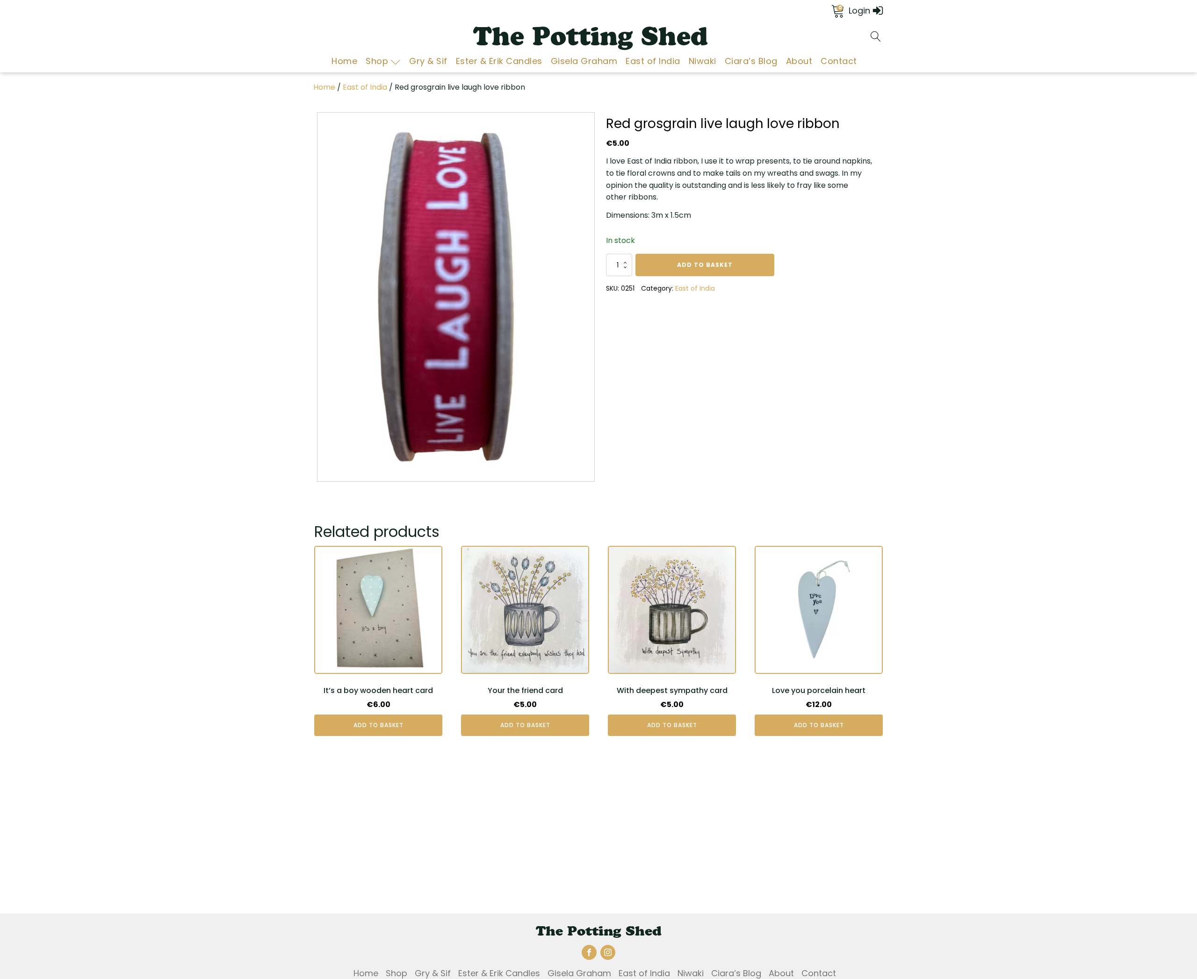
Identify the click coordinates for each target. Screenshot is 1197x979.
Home (344, 61)
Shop (377, 61)
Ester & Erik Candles (499, 61)
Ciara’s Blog (751, 61)
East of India (653, 61)
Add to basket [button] (378, 725)
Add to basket (705, 265)
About (799, 61)
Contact (839, 61)
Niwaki (702, 61)
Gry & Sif (428, 61)
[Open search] (876, 36)
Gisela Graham (584, 61)
